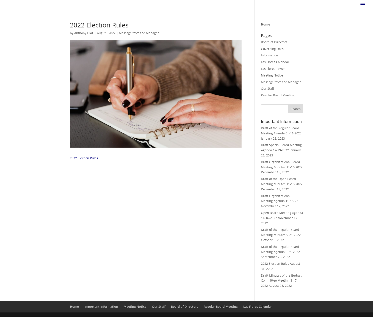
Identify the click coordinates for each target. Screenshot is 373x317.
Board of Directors (274, 42)
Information (269, 55)
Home (74, 306)
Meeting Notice (272, 75)
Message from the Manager (139, 33)
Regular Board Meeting (277, 95)
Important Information (101, 306)
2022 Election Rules (84, 158)
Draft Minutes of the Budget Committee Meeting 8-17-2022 (281, 280)
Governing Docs (272, 49)
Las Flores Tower (273, 69)
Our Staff (267, 88)
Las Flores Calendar (275, 62)
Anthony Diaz (83, 33)
